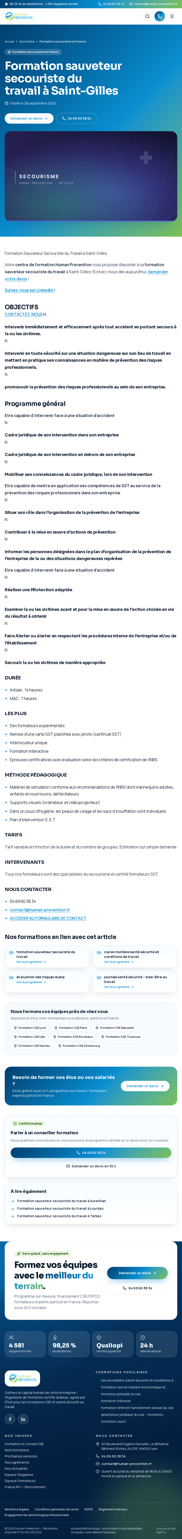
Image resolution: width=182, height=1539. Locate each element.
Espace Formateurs (20, 1480)
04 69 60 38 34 (113, 4)
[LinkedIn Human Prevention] (23, 1419)
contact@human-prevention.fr (155, 4)
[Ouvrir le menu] (172, 16)
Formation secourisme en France (35, 52)
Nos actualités (16, 1468)
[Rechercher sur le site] (147, 16)
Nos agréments (17, 1462)
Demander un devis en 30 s (94, 1166)
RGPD (89, 1509)
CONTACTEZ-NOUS (24, 314)
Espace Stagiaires (19, 1474)
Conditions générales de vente (57, 1509)
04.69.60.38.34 (113, 1456)
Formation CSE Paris (73, 1028)
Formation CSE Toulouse (123, 1037)
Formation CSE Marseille (117, 1028)
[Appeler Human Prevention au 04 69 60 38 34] (160, 16)
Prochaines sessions (21, 1456)
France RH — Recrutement (25, 1487)
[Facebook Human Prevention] (10, 1419)
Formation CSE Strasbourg (81, 1046)
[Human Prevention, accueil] (71, 16)
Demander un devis (26, 118)
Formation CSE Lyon (32, 1028)
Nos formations (17, 1450)
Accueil (9, 41)
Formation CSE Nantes (34, 1046)
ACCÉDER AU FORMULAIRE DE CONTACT (48, 918)
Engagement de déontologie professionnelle (37, 1515)
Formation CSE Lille (31, 1037)
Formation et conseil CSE (24, 1444)
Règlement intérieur (113, 1509)
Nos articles (26, 41)
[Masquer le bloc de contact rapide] (173, 1507)
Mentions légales (17, 1509)
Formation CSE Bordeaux (75, 1037)
